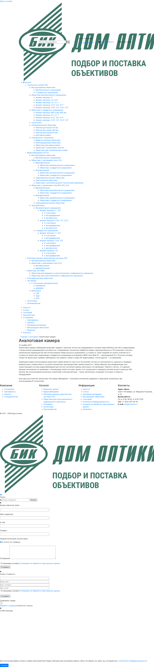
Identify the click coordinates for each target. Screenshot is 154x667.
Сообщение (5, 558)
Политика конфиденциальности (96, 402)
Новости (26, 307)
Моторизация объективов (38, 327)
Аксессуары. (48, 407)
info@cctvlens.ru (107, 42)
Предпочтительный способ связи (14, 539)
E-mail (2, 522)
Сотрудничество (11, 397)
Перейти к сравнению (9, 606)
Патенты (30, 322)
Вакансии (31, 330)
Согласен (4, 665)
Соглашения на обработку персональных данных (39, 563)
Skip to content (6, 1)
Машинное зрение (50, 389)
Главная (23, 337)
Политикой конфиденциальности (133, 661)
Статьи (26, 310)
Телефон (3, 530)
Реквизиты (87, 409)
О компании (28, 317)
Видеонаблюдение (51, 392)
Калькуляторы (29, 315)
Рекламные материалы (36, 325)
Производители (50, 409)
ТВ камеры (47, 404)
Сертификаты (33, 320)
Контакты (27, 333)
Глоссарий (27, 312)
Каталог (28, 82)
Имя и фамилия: (6, 514)
